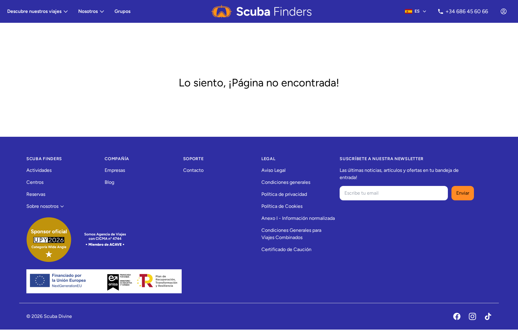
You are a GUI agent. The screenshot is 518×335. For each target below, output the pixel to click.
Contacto (193, 170)
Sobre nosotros (42, 206)
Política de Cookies (281, 206)
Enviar (462, 193)
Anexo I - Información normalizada (298, 218)
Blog (109, 182)
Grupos (122, 11)
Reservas (35, 194)
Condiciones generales (285, 182)
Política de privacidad (284, 194)
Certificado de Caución (286, 249)
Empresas (115, 170)
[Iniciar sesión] (503, 11)
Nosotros (88, 11)
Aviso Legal (273, 170)
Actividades (39, 170)
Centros (34, 182)
